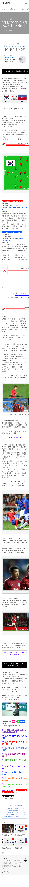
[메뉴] (26, 3)
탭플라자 (6, 3)
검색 (22, 3)
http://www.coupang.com (10, 44)
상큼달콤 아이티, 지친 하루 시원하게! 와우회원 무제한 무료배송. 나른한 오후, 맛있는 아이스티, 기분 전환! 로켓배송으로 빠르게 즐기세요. (14, 49)
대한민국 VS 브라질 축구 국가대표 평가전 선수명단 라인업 (11, 809)
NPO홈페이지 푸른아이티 (9, 57)
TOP (26, 886)
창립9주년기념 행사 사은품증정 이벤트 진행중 (9, 60)
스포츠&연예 (11, 806)
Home (3, 9)
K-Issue (6, 806)
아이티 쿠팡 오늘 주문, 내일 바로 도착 (14, 46)
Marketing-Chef (13, 9)
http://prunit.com (7, 55)
